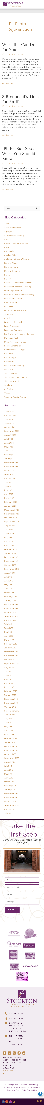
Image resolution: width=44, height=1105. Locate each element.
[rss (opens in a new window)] (13, 1102)
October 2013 (10, 801)
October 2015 (10, 754)
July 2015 (8, 766)
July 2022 (8, 439)
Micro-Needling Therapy (15, 342)
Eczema (8, 275)
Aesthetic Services (14, 1060)
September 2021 (11, 474)
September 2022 (11, 431)
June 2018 (8, 628)
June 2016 (8, 723)
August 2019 (9, 573)
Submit (12, 910)
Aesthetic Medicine (12, 228)
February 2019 (10, 597)
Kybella (7, 318)
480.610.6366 (16, 1013)
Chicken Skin (10, 255)
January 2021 (10, 506)
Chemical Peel (10, 251)
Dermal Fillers (10, 263)
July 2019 (8, 577)
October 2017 (10, 660)
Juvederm (8, 314)
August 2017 (9, 667)
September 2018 (11, 616)
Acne (6, 224)
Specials (8, 1071)
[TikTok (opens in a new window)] (19, 1053)
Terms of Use (32, 1090)
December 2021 (11, 463)
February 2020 (10, 549)
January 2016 (10, 742)
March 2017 (9, 687)
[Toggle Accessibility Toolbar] (40, 1093)
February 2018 (10, 644)
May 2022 (8, 447)
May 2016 (8, 727)
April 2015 (8, 778)
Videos (7, 393)
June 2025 (9, 423)
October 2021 (10, 470)
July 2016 (8, 719)
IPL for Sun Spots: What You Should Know (19, 153)
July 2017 (8, 671)
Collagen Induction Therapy (17, 259)
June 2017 (8, 675)
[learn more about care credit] (30, 966)
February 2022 (10, 455)
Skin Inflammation (12, 381)
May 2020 (8, 537)
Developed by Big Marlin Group (16, 1087)
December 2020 (11, 510)
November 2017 (11, 656)
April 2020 (8, 541)
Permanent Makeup (13, 346)
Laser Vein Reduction (13, 330)
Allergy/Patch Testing (14, 235)
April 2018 (8, 636)
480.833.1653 (16, 1018)
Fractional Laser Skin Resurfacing (19, 295)
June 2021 (8, 486)
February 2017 (10, 691)
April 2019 (8, 589)
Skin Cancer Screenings (15, 365)
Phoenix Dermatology (14, 350)
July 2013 (8, 813)
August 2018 (10, 620)
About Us (8, 1068)
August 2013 (9, 809)
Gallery (8, 1065)
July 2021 (8, 482)
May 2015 (8, 774)
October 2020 (10, 518)
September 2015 (11, 758)
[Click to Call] (40, 1101)
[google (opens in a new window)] (7, 1102)
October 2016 (10, 707)
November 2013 (11, 798)
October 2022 (10, 427)
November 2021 (11, 467)
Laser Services (12, 1063)
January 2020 (10, 553)
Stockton (8, 385)
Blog (6, 1074)
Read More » (7, 83)
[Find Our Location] (38, 1101)
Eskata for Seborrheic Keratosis (18, 283)
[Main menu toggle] (39, 4)
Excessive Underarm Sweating (18, 287)
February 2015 (10, 786)
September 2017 (11, 664)
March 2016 (9, 734)
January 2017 (10, 695)
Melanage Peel (11, 338)
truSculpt (8, 389)
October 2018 (10, 612)
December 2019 (11, 557)
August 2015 (9, 762)
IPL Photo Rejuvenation (13, 54)
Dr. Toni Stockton (12, 271)
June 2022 (9, 443)
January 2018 (10, 648)
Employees (9, 279)
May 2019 (8, 585)
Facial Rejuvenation (13, 291)
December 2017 (11, 652)
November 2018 (11, 608)
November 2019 (11, 561)
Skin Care (8, 369)
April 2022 (8, 451)
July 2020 (8, 530)
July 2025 (8, 419)
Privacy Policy (21, 1090)
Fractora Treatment (13, 299)
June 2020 (9, 533)
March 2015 (9, 782)
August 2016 (9, 715)
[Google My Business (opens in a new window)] (24, 1053)
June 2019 (8, 581)
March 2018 (9, 640)
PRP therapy (10, 358)
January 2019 (10, 600)
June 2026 (9, 411)
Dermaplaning (11, 267)
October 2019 (10, 565)
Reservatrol (9, 362)
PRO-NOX (8, 354)
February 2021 (10, 502)
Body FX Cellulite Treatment (17, 243)
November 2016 (11, 703)
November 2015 (11, 750)
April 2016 (8, 731)
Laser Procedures (12, 326)
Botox (7, 247)
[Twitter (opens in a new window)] (9, 1053)
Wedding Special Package (16, 397)
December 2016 (11, 699)
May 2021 (8, 490)
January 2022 (10, 459)
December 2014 (11, 794)
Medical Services (13, 1057)
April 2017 (8, 683)
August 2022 (10, 435)
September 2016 (11, 711)
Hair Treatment (11, 302)
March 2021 (9, 498)
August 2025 (10, 415)
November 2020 (11, 514)
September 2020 (12, 522)
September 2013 (11, 805)
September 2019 (11, 569)
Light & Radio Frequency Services (19, 334)
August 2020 (10, 526)
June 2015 (8, 770)
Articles (7, 239)
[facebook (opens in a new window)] (4, 1053)
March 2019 (9, 593)
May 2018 (8, 632)
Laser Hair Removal (13, 322)
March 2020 (9, 545)
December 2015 (11, 746)
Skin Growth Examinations (16, 377)
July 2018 (8, 624)
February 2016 (10, 738)
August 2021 (9, 478)
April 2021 (8, 494)
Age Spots (9, 232)
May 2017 (8, 679)
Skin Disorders (10, 373)
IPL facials (8, 306)
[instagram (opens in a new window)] (10, 1102)
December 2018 (11, 604)
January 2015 (10, 790)
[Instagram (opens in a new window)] (14, 1053)
